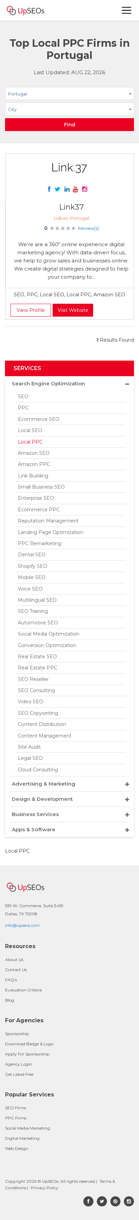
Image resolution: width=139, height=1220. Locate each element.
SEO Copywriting (38, 713)
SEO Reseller (33, 679)
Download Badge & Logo (29, 1043)
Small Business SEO (41, 487)
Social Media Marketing (27, 1128)
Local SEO (30, 430)
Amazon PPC (34, 464)
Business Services (35, 814)
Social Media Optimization (48, 634)
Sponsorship (17, 1033)
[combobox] (69, 95)
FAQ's (11, 979)
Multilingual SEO (37, 600)
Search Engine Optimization (48, 383)
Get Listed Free (19, 1074)
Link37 (71, 207)
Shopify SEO (32, 566)
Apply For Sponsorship (27, 1053)
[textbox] (69, 109)
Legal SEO (30, 758)
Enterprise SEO (36, 498)
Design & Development (42, 799)
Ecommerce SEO (38, 419)
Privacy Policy (44, 1187)
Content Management (45, 736)
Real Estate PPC (37, 668)
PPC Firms (15, 1117)
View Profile (31, 310)
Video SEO (30, 702)
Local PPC (30, 442)
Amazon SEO (34, 453)
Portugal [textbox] (17, 94)
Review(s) (88, 228)
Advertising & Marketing (43, 783)
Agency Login (18, 1064)
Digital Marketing (22, 1138)
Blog (9, 1000)
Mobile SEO (32, 577)
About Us (14, 959)
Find (69, 125)
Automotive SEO (38, 623)
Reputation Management (48, 521)
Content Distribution (42, 724)
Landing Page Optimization (50, 532)
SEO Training (33, 611)
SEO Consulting (36, 690)
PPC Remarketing (39, 543)
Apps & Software (33, 829)
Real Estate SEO (37, 657)
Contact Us (16, 969)
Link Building (33, 476)
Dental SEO (32, 555)
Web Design (16, 1148)
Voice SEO (30, 589)
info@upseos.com (22, 925)
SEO (23, 396)
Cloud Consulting (38, 770)
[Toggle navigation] (127, 10)
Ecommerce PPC (39, 510)
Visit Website (73, 310)
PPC (23, 408)
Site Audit (29, 747)
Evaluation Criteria (23, 989)
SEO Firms (15, 1107)
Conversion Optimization (47, 645)
